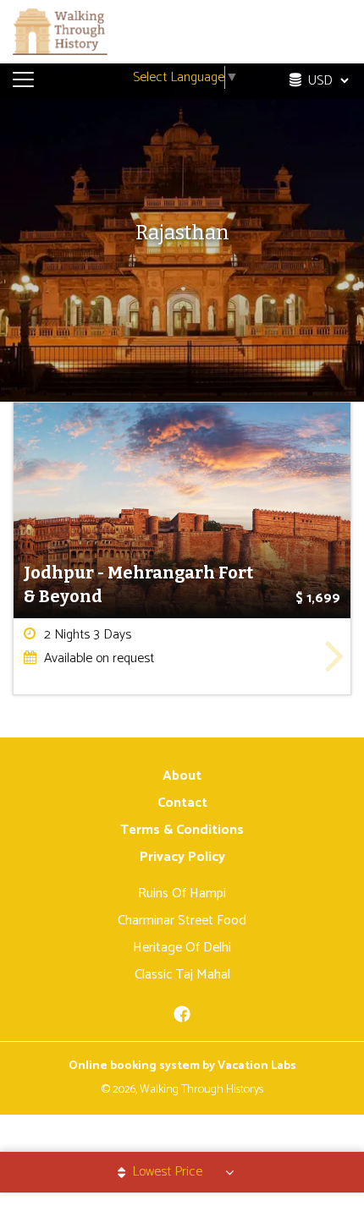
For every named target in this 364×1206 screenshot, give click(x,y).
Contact (182, 803)
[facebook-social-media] (182, 1019)
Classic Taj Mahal (182, 974)
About (182, 776)
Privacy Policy (182, 857)
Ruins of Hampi (182, 893)
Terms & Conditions (182, 830)
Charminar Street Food (182, 920)
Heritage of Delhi (182, 947)
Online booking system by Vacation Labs (182, 1066)
